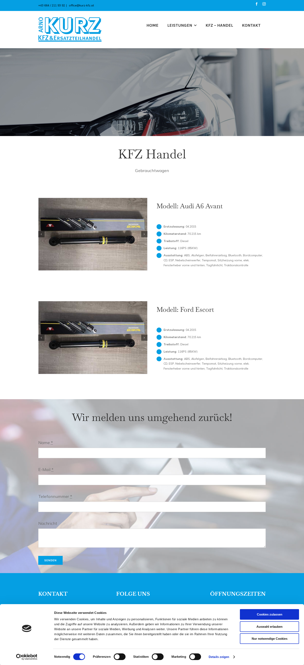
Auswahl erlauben (269, 626)
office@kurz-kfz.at (81, 5)
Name (45, 442)
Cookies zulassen (269, 614)
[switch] (120, 656)
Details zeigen (219, 657)
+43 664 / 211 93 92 (51, 5)
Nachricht (47, 523)
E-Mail (46, 469)
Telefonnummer (55, 496)
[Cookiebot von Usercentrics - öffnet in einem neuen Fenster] (27, 657)
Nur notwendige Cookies (269, 638)
